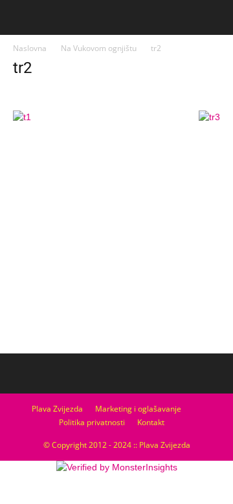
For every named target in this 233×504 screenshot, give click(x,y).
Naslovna (30, 48)
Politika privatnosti (92, 422)
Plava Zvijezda (57, 408)
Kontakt (150, 422)
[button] (215, 17)
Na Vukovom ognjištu (99, 48)
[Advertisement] (116, 252)
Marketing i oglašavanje (138, 408)
